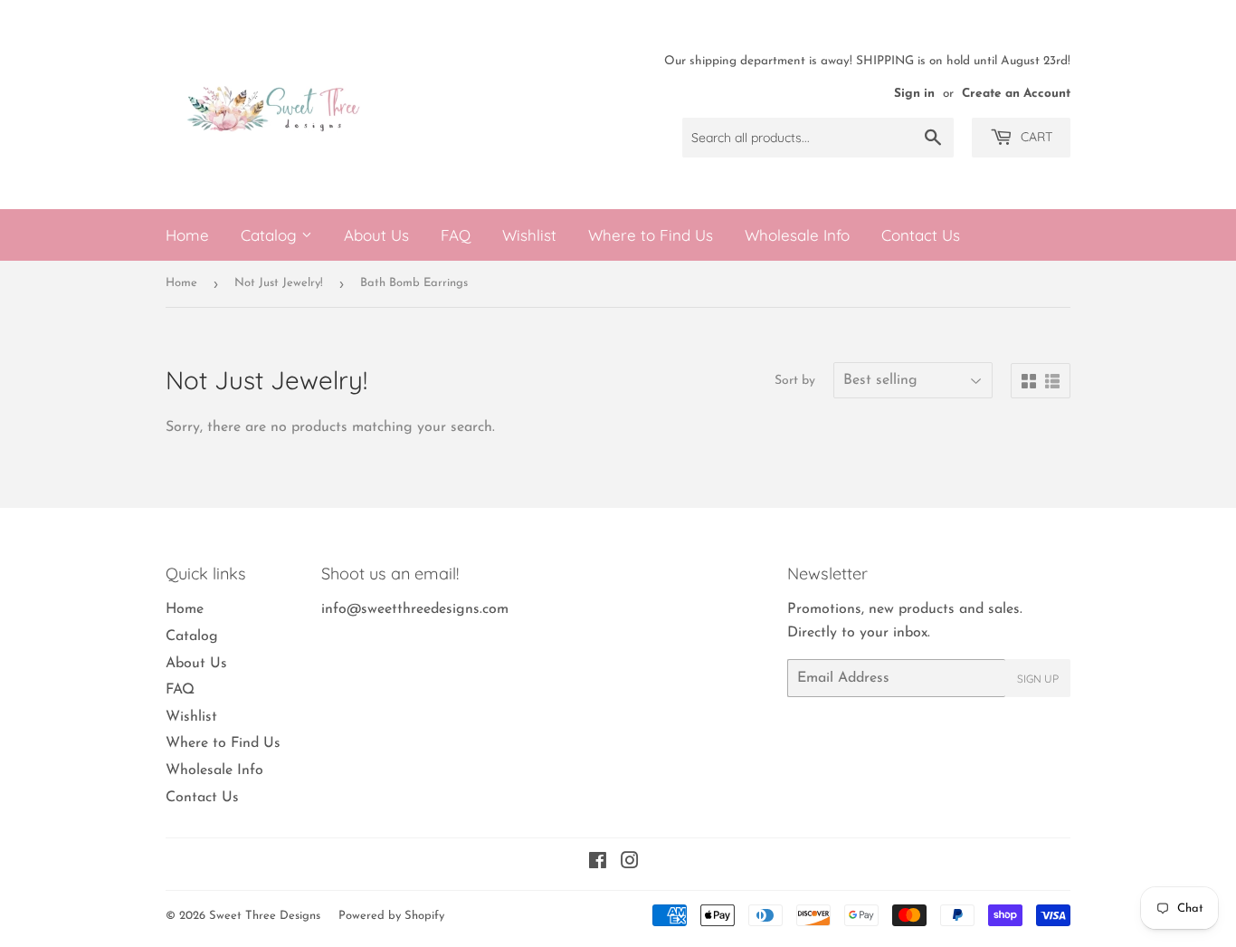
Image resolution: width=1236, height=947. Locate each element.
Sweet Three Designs (264, 916)
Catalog (271, 234)
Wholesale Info (797, 234)
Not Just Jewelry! (278, 283)
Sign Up (1038, 678)
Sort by (795, 380)
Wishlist (529, 234)
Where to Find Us (650, 234)
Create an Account (1016, 94)
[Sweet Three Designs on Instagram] (630, 863)
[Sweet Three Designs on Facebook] (597, 863)
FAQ (456, 234)
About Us (376, 234)
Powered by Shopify (391, 916)
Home (187, 234)
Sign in (914, 94)
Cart (1034, 137)
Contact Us (920, 234)
